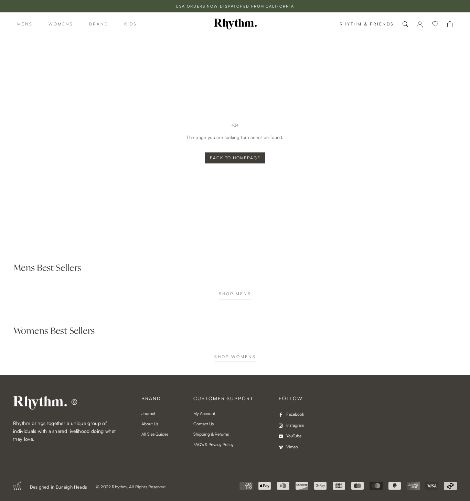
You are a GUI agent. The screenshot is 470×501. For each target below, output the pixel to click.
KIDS (130, 23)
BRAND (98, 23)
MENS (25, 23)
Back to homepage (235, 157)
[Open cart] (450, 24)
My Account (204, 413)
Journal (148, 413)
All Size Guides (154, 434)
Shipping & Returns (211, 434)
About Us (149, 423)
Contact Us (203, 423)
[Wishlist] (435, 24)
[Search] (405, 24)
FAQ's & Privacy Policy (213, 444)
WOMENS (61, 23)
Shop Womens (235, 356)
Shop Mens (235, 293)
